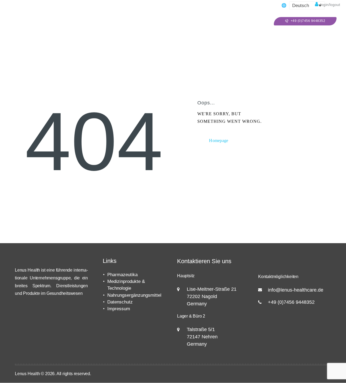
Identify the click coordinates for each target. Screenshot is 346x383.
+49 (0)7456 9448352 (291, 302)
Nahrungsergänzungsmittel (134, 295)
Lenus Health (27, 373)
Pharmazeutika (122, 274)
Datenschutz (120, 302)
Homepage (218, 140)
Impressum (118, 308)
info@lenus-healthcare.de (295, 290)
